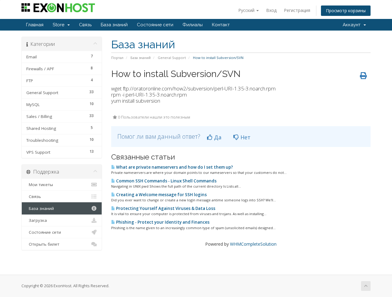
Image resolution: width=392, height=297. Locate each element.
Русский (247, 10)
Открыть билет (42, 244)
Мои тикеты (39, 184)
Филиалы (193, 25)
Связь (85, 25)
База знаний (114, 25)
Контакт (221, 25)
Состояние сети (155, 25)
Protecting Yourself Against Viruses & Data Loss (165, 208)
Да (217, 137)
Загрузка (36, 220)
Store (60, 25)
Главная (34, 25)
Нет (245, 137)
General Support (172, 57)
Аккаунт (353, 25)
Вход (271, 10)
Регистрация (297, 10)
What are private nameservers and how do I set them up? (174, 167)
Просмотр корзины (346, 10)
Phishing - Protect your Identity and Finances (162, 222)
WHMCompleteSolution (253, 244)
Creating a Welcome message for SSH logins (161, 194)
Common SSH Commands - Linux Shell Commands (166, 181)
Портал (117, 57)
